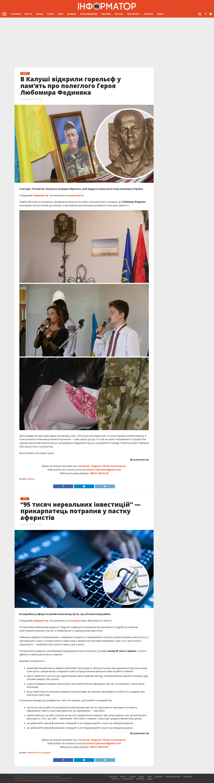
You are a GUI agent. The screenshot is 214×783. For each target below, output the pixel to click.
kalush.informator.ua (30, 780)
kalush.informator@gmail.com (104, 469)
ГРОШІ (50, 14)
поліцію (75, 620)
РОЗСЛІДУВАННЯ (88, 14)
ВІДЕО (160, 14)
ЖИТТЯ (28, 14)
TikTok (105, 466)
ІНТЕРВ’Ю (148, 14)
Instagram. (120, 466)
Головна (16, 14)
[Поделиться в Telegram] (84, 759)
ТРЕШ (60, 14)
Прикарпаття (34, 753)
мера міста (77, 195)
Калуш (30, 479)
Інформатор (40, 195)
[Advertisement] (107, 43)
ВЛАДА (39, 14)
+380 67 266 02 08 (98, 473)
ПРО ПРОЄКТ (133, 14)
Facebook (84, 466)
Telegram (96, 466)
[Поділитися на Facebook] (63, 485)
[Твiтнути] (105, 485)
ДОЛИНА (71, 14)
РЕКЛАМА (106, 14)
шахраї (47, 753)
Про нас (119, 14)
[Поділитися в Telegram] (84, 485)
